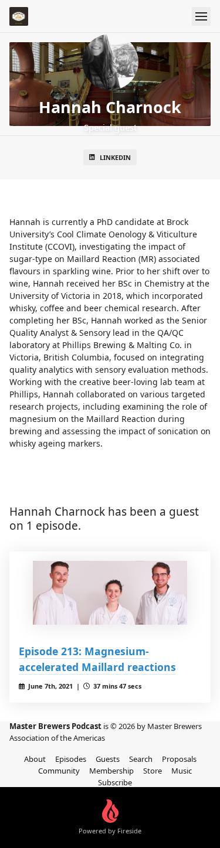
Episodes (70, 759)
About (35, 759)
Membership (111, 770)
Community (59, 770)
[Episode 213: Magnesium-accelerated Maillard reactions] (110, 593)
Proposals (179, 759)
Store (152, 770)
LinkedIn (115, 157)
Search (141, 759)
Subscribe (115, 782)
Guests (108, 759)
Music (181, 770)
